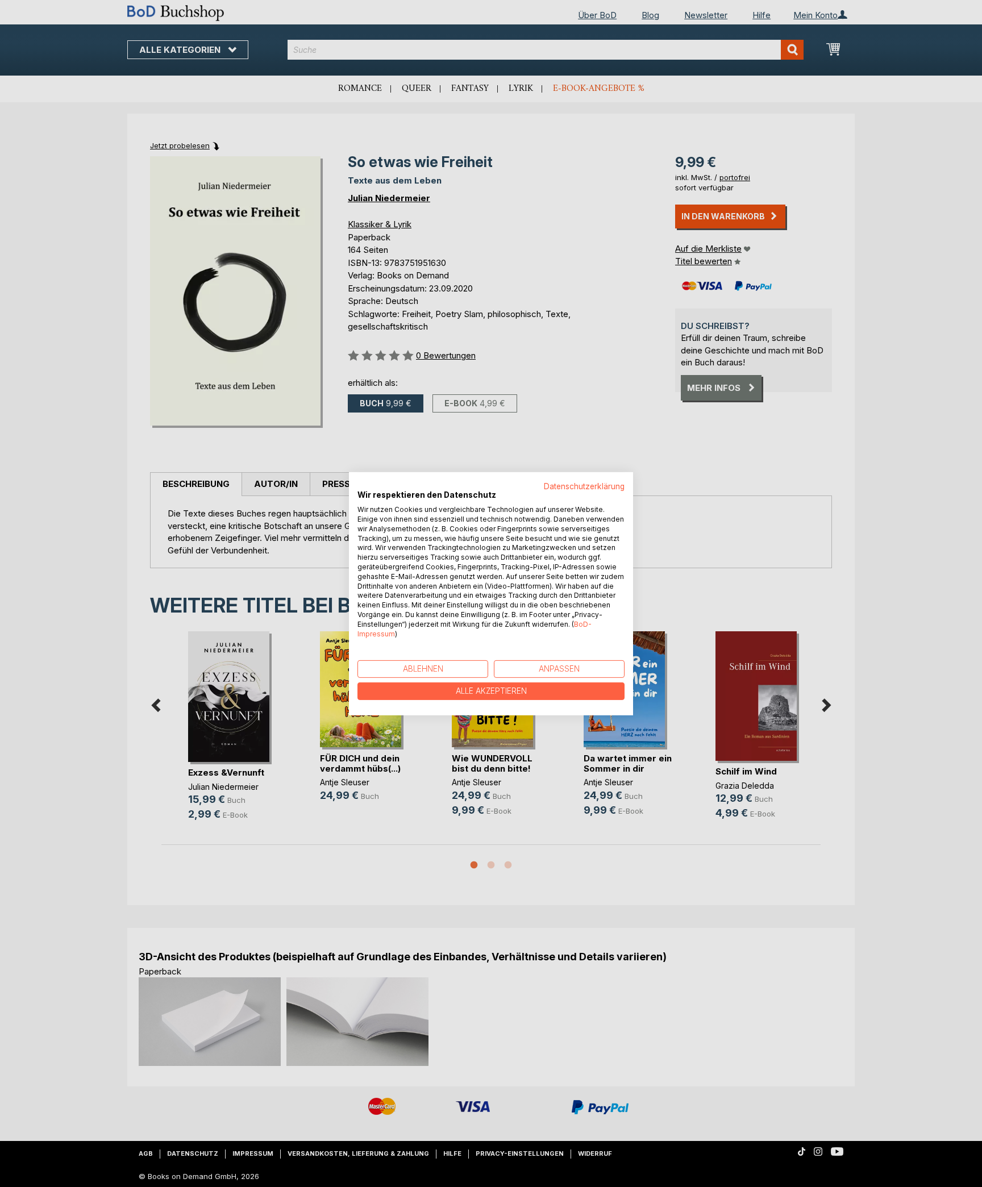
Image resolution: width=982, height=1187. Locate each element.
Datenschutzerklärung (584, 485)
